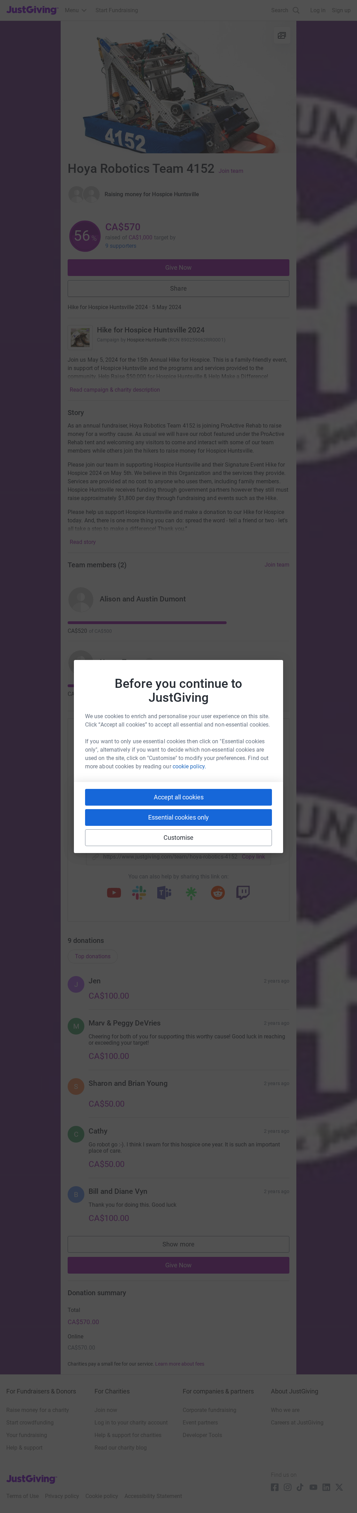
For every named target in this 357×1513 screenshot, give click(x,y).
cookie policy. (189, 766)
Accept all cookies (179, 797)
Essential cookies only (178, 817)
